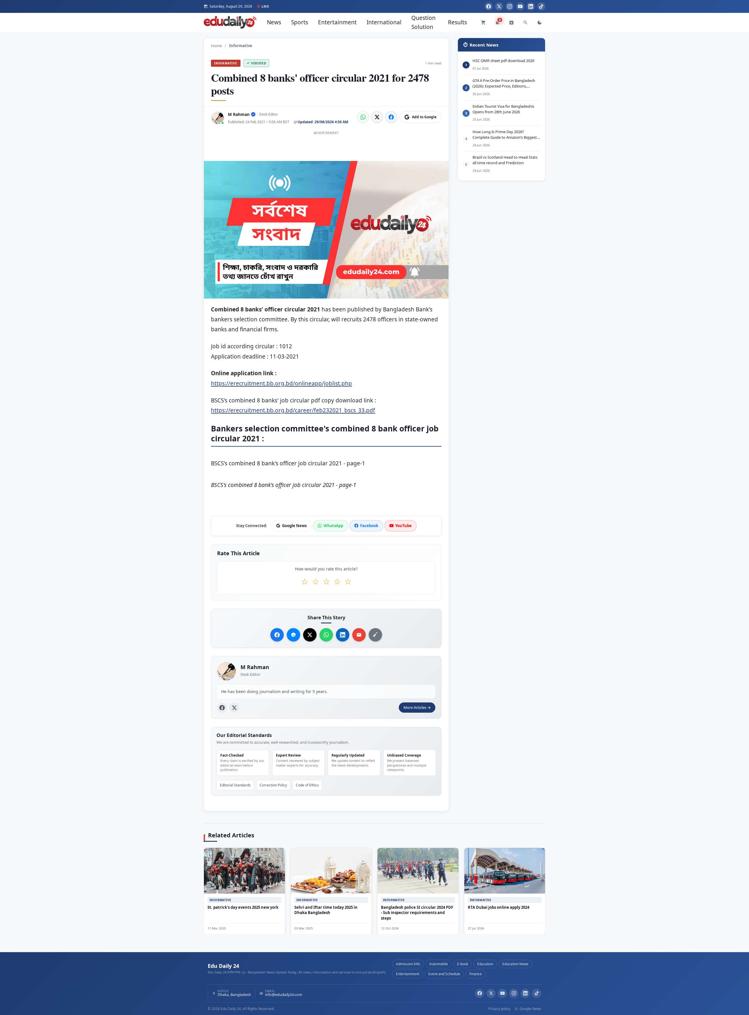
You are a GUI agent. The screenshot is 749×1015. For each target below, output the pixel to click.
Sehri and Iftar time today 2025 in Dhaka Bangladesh (326, 909)
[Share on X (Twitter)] (377, 117)
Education (485, 963)
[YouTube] (520, 6)
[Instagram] (510, 6)
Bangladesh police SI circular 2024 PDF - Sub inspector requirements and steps (417, 912)
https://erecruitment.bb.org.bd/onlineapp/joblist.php (281, 383)
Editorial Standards (235, 784)
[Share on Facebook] (391, 117)
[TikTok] (541, 6)
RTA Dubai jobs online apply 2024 (498, 907)
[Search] (525, 22)
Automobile (438, 963)
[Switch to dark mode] (539, 22)
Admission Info (408, 963)
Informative (225, 63)
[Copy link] (375, 635)
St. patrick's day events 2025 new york (243, 907)
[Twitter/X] (491, 993)
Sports (299, 22)
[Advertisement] (326, 150)
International (384, 22)
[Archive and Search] (511, 22)
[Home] (230, 22)
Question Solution (423, 22)
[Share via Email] (359, 635)
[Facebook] (489, 6)
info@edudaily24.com (283, 995)
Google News (530, 1008)
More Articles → (417, 707)
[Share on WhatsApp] (363, 117)
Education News (515, 963)
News (274, 22)
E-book (462, 963)
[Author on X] (234, 708)
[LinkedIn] (531, 6)
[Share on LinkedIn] (342, 635)
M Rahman (239, 114)
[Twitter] (499, 6)
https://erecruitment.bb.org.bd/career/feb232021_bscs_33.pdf (293, 410)
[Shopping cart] (483, 22)
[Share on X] (310, 635)
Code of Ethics (307, 784)
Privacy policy (499, 1008)
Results (457, 22)
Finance (475, 973)
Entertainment (337, 22)
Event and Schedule (444, 973)
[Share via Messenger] (293, 635)
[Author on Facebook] (222, 708)
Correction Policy (273, 784)
